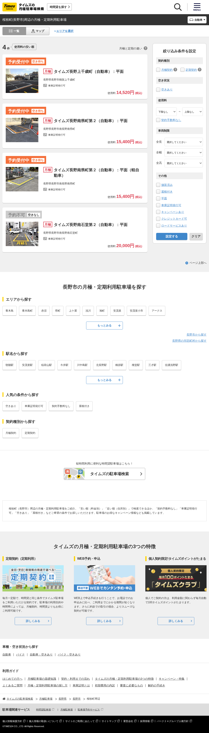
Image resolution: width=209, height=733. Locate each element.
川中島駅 (82, 364)
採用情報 (145, 721)
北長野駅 (101, 364)
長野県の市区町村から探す (189, 340)
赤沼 (44, 310)
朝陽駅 (9, 364)
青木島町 (27, 310)
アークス (157, 310)
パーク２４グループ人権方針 (173, 721)
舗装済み (167, 185)
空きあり (167, 89)
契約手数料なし (171, 120)
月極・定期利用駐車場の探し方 (48, 685)
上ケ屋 (73, 310)
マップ (40, 31)
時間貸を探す (58, 7)
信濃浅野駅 (171, 364)
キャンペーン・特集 (172, 678)
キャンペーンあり (172, 212)
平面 (164, 198)
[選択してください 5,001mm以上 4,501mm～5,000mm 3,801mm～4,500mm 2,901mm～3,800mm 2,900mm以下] (184, 142)
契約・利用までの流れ (75, 678)
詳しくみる (33, 621)
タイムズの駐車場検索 (109, 474)
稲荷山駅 (46, 364)
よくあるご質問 (12, 685)
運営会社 (128, 721)
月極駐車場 (66, 709)
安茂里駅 (27, 364)
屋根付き (167, 191)
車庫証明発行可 (171, 205)
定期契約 (191, 69)
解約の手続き (156, 685)
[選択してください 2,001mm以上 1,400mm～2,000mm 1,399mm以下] (184, 152)
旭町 (102, 310)
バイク (20, 654)
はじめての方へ (12, 678)
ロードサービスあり (174, 225)
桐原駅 (119, 364)
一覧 (16, 31)
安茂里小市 (136, 310)
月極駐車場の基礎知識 (42, 678)
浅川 (88, 310)
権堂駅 (136, 364)
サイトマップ (109, 721)
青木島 (9, 310)
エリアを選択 (64, 31)
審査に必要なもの (131, 685)
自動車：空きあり (41, 654)
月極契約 (167, 69)
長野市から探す (197, 334)
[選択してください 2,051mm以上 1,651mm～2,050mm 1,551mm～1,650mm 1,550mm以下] (184, 163)
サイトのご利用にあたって (80, 721)
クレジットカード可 (174, 218)
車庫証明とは (81, 685)
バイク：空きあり (69, 654)
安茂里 (117, 310)
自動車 (6, 654)
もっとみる (104, 325)
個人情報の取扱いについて (43, 721)
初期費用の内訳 (105, 685)
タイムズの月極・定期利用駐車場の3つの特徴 (124, 678)
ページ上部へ (198, 262)
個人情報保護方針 (12, 721)
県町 (57, 310)
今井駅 (64, 364)
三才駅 (152, 364)
